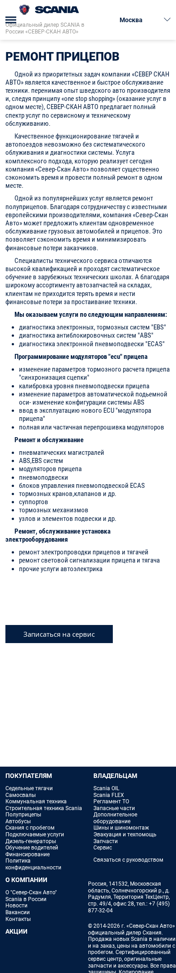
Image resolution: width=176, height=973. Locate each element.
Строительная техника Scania (43, 808)
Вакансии (17, 912)
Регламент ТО (111, 801)
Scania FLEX (108, 795)
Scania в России (25, 899)
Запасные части (114, 808)
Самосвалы (20, 795)
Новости (16, 905)
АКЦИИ (16, 931)
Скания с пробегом (30, 828)
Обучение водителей (31, 847)
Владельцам (115, 775)
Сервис (102, 847)
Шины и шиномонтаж (121, 828)
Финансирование (27, 854)
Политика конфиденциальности (33, 864)
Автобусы (18, 821)
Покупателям (28, 775)
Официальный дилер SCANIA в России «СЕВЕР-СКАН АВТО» (44, 28)
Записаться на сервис (59, 634)
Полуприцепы (23, 814)
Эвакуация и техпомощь (125, 834)
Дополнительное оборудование (115, 818)
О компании (26, 879)
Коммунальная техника (36, 801)
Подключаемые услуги (34, 834)
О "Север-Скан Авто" (31, 892)
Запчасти (105, 841)
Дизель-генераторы (30, 841)
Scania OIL (106, 788)
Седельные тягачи (29, 788)
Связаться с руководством (128, 860)
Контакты (18, 919)
